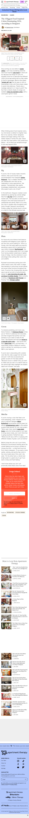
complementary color (12, 425)
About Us (3, 763)
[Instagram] (18, 761)
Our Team (3, 760)
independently (6, 63)
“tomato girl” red (6, 82)
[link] (20, 567)
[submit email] (25, 779)
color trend (16, 72)
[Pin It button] (7, 49)
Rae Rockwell (19, 249)
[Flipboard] (23, 767)
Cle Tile (9, 197)
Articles (18, 7)
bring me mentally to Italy (15, 92)
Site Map (3, 768)
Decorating (12, 7)
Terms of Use (13, 503)
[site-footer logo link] (5, 806)
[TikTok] (23, 761)
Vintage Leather (15, 280)
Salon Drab (8, 343)
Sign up (14, 498)
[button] (26, 49)
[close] (28, 815)
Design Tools (24, 7)
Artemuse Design (17, 332)
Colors (12, 15)
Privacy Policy (13, 784)
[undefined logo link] (11, 1)
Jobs (18, 806)
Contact (3, 766)
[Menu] (2, 2)
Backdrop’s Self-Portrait (16, 278)
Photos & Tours (4, 7)
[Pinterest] (23, 764)
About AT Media (12, 806)
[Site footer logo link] (14, 753)
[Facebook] (18, 764)
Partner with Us (24, 806)
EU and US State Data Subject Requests (18, 812)
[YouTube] (18, 767)
